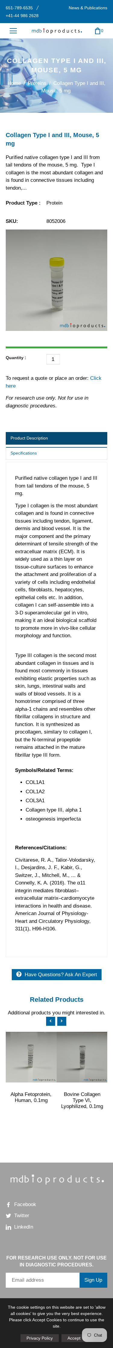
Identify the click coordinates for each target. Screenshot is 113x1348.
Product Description (29, 438)
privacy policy (40, 1338)
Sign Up (93, 1280)
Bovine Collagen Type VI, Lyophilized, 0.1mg (82, 1100)
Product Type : (23, 203)
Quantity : (16, 357)
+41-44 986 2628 (22, 15)
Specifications (24, 453)
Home (14, 83)
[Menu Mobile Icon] (13, 31)
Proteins (37, 83)
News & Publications (88, 7)
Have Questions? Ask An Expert (61, 974)
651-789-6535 (19, 7)
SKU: (12, 221)
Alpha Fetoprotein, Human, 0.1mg (31, 1097)
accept (77, 1338)
